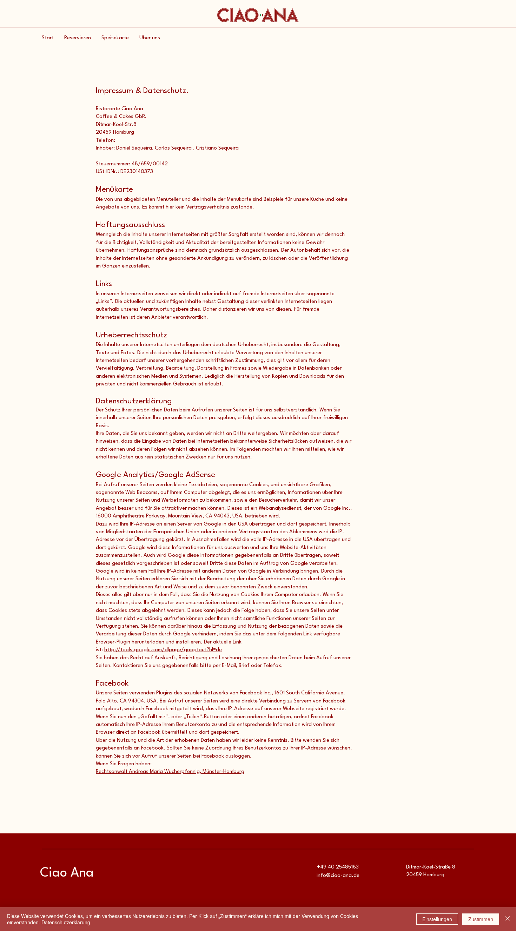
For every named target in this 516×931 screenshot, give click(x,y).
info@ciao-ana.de (338, 875)
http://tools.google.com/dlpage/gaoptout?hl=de (163, 650)
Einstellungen (437, 919)
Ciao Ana (67, 873)
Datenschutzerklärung (65, 922)
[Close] (507, 919)
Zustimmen (480, 919)
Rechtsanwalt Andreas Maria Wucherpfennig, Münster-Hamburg (170, 771)
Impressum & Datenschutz (141, 91)
